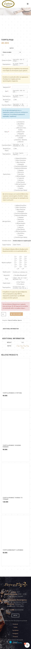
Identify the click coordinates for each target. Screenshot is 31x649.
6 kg (22, 348)
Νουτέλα (21, 174)
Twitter (15, 627)
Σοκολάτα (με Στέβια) (21, 190)
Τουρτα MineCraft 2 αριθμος (13, 550)
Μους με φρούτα (21, 135)
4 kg (24, 346)
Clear (3, 55)
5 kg (27, 346)
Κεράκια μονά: (7, 272)
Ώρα (6, 91)
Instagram (15, 633)
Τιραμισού (21, 178)
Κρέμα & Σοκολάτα (21, 158)
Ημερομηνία (6, 87)
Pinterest (15, 636)
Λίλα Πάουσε (21, 182)
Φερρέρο (21, 170)
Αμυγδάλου (21, 123)
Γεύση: (7, 131)
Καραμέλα (21, 164)
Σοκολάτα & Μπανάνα (21, 166)
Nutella (21, 137)
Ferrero (21, 126)
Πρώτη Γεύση (6, 174)
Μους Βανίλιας (21, 162)
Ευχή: (6, 278)
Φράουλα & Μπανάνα (21, 168)
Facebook (15, 624)
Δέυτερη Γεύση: (6, 221)
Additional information (11, 328)
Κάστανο (21, 141)
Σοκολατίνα (21, 122)
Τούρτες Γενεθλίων (12, 320)
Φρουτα (20, 320)
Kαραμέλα (21, 133)
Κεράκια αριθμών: (7, 262)
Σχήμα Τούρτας (6, 244)
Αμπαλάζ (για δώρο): (6, 100)
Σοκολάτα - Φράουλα (21, 139)
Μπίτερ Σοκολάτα (21, 184)
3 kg (21, 346)
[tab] (10, 329)
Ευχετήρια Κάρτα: (7, 105)
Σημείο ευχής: (7, 283)
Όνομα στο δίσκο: (7, 60)
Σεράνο (21, 188)
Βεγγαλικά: (7, 275)
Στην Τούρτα (21, 282)
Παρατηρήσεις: (7, 64)
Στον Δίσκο (21, 284)
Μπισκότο (21, 172)
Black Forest (21, 131)
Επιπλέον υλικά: (6, 240)
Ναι (16, 99)
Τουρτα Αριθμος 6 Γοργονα (12, 393)
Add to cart (17, 314)
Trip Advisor (15, 630)
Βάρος (12, 48)
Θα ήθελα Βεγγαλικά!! (21, 275)
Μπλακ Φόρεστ (21, 176)
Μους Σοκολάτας (21, 160)
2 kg (17, 346)
